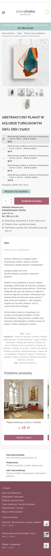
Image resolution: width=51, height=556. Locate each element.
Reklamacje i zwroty (12, 508)
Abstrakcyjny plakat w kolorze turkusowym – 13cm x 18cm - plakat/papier (28, 137)
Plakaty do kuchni (20, 348)
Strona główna (8, 33)
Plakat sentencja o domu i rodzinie (24, 422)
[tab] (25, 243)
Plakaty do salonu (26, 354)
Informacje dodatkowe (17, 250)
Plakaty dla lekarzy (25, 342)
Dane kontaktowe (11, 493)
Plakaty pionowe (20, 357)
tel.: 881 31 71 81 (25, 28)
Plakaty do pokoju (38, 348)
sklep (19, 33)
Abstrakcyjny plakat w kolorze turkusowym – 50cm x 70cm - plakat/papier (28, 166)
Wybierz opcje (24, 437)
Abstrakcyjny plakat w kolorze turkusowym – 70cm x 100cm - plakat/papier (28, 176)
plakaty (35, 337)
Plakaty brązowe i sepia (28, 340)
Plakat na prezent (23, 337)
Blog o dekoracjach (12, 512)
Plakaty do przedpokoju (34, 33)
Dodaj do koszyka (32, 201)
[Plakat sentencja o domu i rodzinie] (24, 399)
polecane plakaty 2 (28, 363)
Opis (6, 243)
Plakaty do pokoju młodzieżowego (20, 351)
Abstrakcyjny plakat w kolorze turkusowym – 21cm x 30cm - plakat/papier (28, 147)
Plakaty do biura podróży (23, 345)
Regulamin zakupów (13, 496)
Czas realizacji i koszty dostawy (18, 504)
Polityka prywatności (13, 500)
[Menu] (6, 13)
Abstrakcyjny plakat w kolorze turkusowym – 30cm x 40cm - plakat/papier (28, 157)
